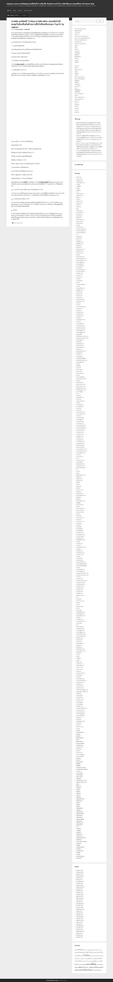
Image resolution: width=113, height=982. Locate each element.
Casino (78, 282)
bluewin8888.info (80, 262)
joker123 (77, 34)
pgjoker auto (79, 478)
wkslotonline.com (80, 712)
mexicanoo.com (80, 430)
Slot (77, 597)
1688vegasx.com (80, 182)
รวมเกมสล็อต (79, 773)
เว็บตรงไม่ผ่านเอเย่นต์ (81, 841)
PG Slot (78, 471)
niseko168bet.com (80, 452)
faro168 (78, 304)
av (76, 234)
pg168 (76, 67)
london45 (78, 399)
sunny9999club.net (81, 634)
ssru (77, 625)
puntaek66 (78, 523)
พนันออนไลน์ (79, 762)
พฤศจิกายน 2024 (80, 909)
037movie (78, 177)
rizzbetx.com (79, 543)
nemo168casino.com (81, 449)
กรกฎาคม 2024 (80, 916)
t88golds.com (79, 638)
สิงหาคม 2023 (79, 937)
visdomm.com (80, 699)
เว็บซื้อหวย (78, 839)
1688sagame (79, 180)
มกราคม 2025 (79, 905)
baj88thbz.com (80, 242)
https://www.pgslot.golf (80, 43)
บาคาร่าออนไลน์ (80, 754)
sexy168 (78, 576)
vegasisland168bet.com (82, 689)
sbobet (78, 567)
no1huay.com (79, 456)
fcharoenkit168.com (81, 306)
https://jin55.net (78, 69)
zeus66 (78, 728)
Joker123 (78, 367)
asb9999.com (79, 227)
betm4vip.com (79, 253)
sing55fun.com (80, 586)
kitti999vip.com (80, 382)
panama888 (79, 462)
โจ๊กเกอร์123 (79, 858)
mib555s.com (79, 438)
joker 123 (77, 65)
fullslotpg (78, 317)
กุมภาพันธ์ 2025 (80, 903)
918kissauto (79, 201)
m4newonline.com (80, 412)
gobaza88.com (80, 340)
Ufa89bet (78, 658)
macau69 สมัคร (80, 417)
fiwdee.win (78, 310)
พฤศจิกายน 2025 (80, 887)
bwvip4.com (79, 275)
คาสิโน (78, 730)
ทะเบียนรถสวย (79, 745)
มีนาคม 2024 (79, 924)
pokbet (78, 506)
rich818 (78, 541)
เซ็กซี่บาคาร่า (79, 834)
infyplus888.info (80, 362)
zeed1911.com (80, 726)
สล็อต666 (78, 793)
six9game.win (79, 589)
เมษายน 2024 (79, 922)
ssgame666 (79, 623)
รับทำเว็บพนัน (79, 774)
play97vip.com (79, 504)
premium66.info (80, 510)
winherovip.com (80, 710)
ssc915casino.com (81, 621)
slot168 (76, 58)
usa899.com (79, 684)
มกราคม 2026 (79, 883)
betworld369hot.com (81, 258)
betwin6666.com (80, 256)
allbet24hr (78, 217)
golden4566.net (80, 343)
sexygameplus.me (80, 582)
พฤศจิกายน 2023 (80, 931)
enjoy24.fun (79, 293)
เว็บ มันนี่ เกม (79, 836)
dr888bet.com (79, 290)
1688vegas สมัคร (91, 950)
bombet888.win (80, 264)
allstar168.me (79, 221)
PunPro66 (78, 515)
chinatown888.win (80, 284)
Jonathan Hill (27, 29)
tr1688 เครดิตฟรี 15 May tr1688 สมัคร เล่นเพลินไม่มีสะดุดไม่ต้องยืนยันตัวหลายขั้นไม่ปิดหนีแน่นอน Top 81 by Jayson (37, 24)
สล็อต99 (77, 82)
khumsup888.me (80, 377)
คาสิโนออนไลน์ (80, 732)
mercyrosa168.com (81, 428)
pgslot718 (78, 486)
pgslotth (78, 499)
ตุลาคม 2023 (79, 933)
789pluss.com (79, 195)
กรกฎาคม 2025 (80, 894)
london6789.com (80, 401)
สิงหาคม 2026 (79, 870)
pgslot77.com (79, 489)
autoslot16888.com (81, 230)
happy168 (78, 349)
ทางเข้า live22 (79, 747)
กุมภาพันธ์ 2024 (80, 926)
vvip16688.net (79, 702)
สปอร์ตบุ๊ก (78, 778)
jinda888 (78, 366)
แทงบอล (78, 854)
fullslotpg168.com (80, 319)
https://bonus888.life (80, 78)
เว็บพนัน (78, 845)
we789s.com (79, 706)
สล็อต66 (77, 62)
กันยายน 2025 (79, 890)
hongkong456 (79, 356)
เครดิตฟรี (78, 832)
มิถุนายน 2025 (79, 896)
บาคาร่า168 (77, 86)
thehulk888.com (80, 643)
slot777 (76, 102)
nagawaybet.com (80, 443)
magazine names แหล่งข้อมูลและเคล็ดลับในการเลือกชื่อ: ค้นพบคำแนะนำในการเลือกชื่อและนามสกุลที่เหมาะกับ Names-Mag (50, 4)
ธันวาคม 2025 (79, 885)
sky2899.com (79, 593)
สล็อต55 (78, 789)
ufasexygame (79, 675)
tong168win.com (80, 649)
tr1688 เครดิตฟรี (19, 64)
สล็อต (77, 784)
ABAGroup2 (79, 210)
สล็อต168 (78, 786)
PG (77, 469)
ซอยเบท (78, 734)
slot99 (76, 71)
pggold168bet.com (81, 475)
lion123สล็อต (79, 391)
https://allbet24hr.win (80, 97)
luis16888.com (80, 404)
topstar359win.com (81, 651)
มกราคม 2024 (79, 927)
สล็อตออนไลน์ (79, 812)
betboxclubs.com (80, 249)
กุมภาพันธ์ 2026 (80, 881)
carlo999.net (79, 280)
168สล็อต (78, 186)
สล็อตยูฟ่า (78, 810)
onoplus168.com (80, 460)
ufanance (78, 671)
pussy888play (79, 530)
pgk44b (78, 482)
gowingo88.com (80, 347)
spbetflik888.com (80, 612)
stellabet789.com (80, 628)
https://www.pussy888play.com (82, 38)
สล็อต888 (77, 80)
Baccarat (78, 240)
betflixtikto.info (79, 251)
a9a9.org (78, 204)
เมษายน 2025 (79, 900)
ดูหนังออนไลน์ (78, 30)
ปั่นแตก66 (78, 758)
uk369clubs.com (80, 682)
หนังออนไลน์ (79, 824)
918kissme (85, 950)
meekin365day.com (81, 425)
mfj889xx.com (79, 436)
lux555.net (78, 408)
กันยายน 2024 (79, 913)
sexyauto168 (79, 578)
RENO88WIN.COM (80, 539)
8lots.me (78, 197)
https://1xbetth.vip (79, 93)
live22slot (77, 51)
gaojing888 (79, 334)
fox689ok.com (80, 314)
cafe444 (78, 279)
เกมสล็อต (78, 830)
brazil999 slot (79, 273)
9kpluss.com (79, 203)
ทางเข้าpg (78, 749)
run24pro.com (79, 554)
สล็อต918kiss (79, 800)
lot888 (77, 403)
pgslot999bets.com (81, 495)
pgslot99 (78, 491)
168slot (78, 184)
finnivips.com (79, 308)
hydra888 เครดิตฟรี (81, 358)
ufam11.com (79, 667)
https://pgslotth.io (79, 99)
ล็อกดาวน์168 (79, 776)
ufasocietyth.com (80, 678)
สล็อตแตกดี (79, 821)
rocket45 (78, 545)
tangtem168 (79, 639)
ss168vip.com (79, 619)
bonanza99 (79, 267)
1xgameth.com (80, 193)
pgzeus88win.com (80, 501)
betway (76, 106)
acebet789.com (80, 212)
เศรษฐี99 (78, 852)
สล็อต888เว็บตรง (80, 799)
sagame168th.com (81, 562)
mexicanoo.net (80, 432)
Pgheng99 (78, 477)
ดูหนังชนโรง (78, 56)
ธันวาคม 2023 (79, 929)
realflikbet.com (79, 538)
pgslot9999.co (79, 493)
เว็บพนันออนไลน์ (80, 847)
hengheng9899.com (81, 351)
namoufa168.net (80, 447)
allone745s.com (80, 219)
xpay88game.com (80, 721)
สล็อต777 (78, 795)
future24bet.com (80, 323)
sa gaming (77, 32)
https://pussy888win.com (81, 40)
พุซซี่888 (78, 765)
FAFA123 (78, 303)
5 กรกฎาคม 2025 (19, 29)
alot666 (78, 225)
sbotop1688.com (80, 569)
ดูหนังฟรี (77, 54)
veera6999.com (80, 686)
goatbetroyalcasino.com (82, 336)
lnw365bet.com (80, 397)
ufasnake (78, 676)
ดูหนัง (77, 739)
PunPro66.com (80, 517)
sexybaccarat (78, 41)
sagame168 (79, 558)
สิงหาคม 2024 (79, 914)
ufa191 (78, 654)
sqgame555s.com (80, 615)
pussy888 (77, 84)
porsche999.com (80, 508)
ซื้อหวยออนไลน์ (80, 737)
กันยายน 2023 (79, 935)
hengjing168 (79, 353)
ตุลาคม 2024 (79, 911)
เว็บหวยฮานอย (79, 850)
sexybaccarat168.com (81, 580)
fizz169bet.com (80, 312)
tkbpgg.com (79, 645)
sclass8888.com (80, 571)
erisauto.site (79, 295)
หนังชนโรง (77, 53)
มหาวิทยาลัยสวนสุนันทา (82, 769)
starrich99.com (80, 626)
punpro (78, 514)
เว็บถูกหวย (78, 843)
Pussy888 (78, 527)
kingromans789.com (81, 378)
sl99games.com (80, 595)
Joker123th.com (80, 373)
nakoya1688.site (80, 445)
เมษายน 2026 (79, 877)
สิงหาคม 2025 (79, 892)
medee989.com (80, 423)
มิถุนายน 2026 (79, 874)
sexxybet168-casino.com (82, 573)
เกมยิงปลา (78, 828)
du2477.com (79, 291)
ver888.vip (78, 693)
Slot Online (78, 599)
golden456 (78, 341)
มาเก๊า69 (78, 771)
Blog (14, 10)
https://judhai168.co (79, 77)
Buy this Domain (28, 10)
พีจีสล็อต (78, 763)
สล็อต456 (78, 787)
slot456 (76, 60)
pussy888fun (79, 528)
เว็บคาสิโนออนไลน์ (80, 837)
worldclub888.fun (80, 713)
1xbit (77, 192)
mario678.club (79, 421)
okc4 (77, 458)
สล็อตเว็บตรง (79, 815)
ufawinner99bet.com (81, 680)
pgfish (77, 473)
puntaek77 (78, 525)
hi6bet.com (79, 354)
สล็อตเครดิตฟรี (79, 813)
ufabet (77, 660)
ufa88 (77, 656)
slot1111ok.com (80, 601)
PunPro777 (79, 519)
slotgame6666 (79, 606)
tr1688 (24, 182)
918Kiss (78, 199)
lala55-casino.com (80, 384)
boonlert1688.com (80, 269)
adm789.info (79, 214)
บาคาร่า (78, 750)
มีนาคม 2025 (79, 901)
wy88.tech (78, 717)
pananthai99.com (80, 464)
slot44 (76, 75)
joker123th (78, 371)
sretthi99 (78, 617)
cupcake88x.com (80, 288)
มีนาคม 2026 (79, 879)
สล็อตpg (78, 804)
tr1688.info (79, 652)
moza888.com (80, 440)
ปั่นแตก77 (78, 760)
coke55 (78, 286)
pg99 (76, 47)
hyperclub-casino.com (81, 360)
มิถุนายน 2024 (79, 918)
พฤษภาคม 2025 (80, 898)
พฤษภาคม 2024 (80, 920)
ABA (77, 208)
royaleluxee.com (80, 552)
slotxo (76, 88)
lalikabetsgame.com (81, 388)
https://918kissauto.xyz (80, 28)
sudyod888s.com (80, 630)
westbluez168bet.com (81, 708)
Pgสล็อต (78, 502)
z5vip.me (78, 725)
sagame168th (79, 560)
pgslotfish (78, 497)
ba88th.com (79, 236)
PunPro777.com (80, 521)
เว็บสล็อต (78, 849)
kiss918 (78, 380)
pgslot (76, 45)
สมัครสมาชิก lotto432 (81, 780)
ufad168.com (79, 663)
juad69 (78, 375)
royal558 (78, 549)
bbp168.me (79, 245)
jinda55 (78, 364)
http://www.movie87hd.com (81, 36)
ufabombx (78, 662)
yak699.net (79, 723)
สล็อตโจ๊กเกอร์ (79, 823)
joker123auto (79, 369)
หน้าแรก (9, 10)
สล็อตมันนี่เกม (79, 808)
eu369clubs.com (80, 299)
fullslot (76, 49)
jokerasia (77, 108)
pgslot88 (77, 104)
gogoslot (77, 112)
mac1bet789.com (80, 414)
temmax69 (79, 641)
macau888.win (80, 419)
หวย (77, 826)
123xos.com (79, 179)
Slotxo (77, 608)
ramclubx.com (79, 532)
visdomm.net (79, 700)
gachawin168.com (80, 327)
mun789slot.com (80, 441)
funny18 (78, 321)
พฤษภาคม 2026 (80, 876)
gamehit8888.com (80, 330)
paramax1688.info (80, 467)
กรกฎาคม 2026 (80, 872)
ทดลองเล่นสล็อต (80, 743)
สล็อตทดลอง (78, 90)
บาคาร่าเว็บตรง (80, 756)
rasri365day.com (80, 534)
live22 (77, 393)
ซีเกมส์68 (78, 736)
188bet (78, 188)
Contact (20, 10)
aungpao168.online (81, 229)
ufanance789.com (80, 673)
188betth (78, 190)
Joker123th (100, 952)
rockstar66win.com (81, 547)
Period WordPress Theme (52, 980)
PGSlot (78, 484)
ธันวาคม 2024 (79, 907)
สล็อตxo (78, 806)
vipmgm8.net (79, 695)
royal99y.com (79, 551)
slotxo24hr (79, 610)
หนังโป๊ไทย (77, 91)
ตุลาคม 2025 (79, 889)
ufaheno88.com (80, 665)
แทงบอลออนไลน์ (80, 856)
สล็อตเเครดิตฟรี (80, 819)
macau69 (78, 415)
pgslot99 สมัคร (92, 955)
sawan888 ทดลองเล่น (81, 564)
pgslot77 (78, 488)
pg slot (76, 110)
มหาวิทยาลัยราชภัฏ (81, 767)
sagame (78, 556)
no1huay (78, 454)
